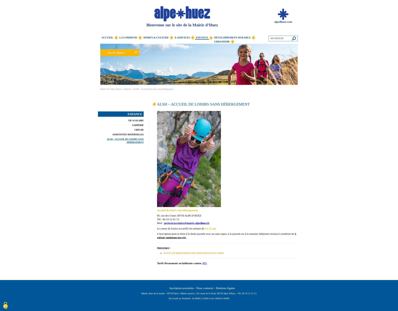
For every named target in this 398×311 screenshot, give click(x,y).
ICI (204, 263)
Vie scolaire (136, 120)
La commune (128, 37)
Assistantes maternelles (128, 134)
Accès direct (116, 52)
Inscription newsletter (181, 288)
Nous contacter (204, 288)
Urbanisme (222, 41)
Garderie (138, 125)
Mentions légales (225, 288)
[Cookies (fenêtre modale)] (5, 305)
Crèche (139, 130)
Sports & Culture (156, 37)
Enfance (202, 37)
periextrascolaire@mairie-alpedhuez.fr (187, 223)
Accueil (107, 37)
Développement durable (232, 37)
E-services (182, 37)
